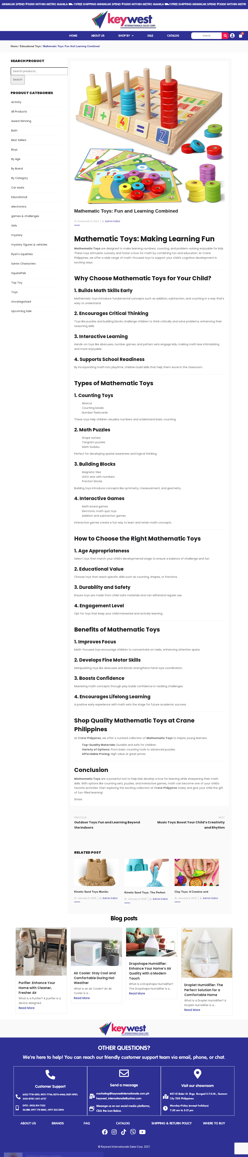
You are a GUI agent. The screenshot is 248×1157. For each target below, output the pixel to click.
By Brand (17, 168)
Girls (14, 226)
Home (14, 46)
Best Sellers (18, 140)
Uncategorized (21, 302)
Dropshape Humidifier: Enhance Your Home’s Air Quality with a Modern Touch (150, 971)
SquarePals (18, 273)
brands (58, 1123)
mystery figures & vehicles (29, 245)
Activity (16, 102)
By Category (19, 178)
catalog (123, 1123)
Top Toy (16, 283)
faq (87, 1123)
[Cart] (240, 35)
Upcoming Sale (21, 311)
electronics (18, 207)
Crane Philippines (89, 738)
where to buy (214, 1123)
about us (28, 1123)
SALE (150, 35)
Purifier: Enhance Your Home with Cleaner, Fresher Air (37, 987)
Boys (14, 149)
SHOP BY (124, 35)
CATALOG (173, 35)
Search (17, 79)
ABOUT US (97, 35)
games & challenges (25, 216)
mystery (16, 235)
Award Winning (21, 121)
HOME (73, 35)
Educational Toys (30, 46)
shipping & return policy (172, 1123)
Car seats (17, 188)
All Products (19, 111)
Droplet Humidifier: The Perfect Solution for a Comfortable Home (203, 990)
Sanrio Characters (23, 264)
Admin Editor (112, 221)
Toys (14, 292)
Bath (14, 130)
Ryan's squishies (22, 254)
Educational (19, 197)
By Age (15, 159)
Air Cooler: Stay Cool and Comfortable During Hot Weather (95, 978)
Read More (26, 1008)
